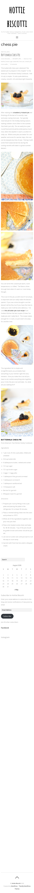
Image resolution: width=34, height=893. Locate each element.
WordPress (14, 886)
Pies (20, 59)
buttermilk (16, 61)
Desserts (15, 59)
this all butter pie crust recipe (14, 311)
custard (27, 61)
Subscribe (7, 616)
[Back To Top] (17, 877)
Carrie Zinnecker (5, 59)
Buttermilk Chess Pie (10, 55)
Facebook (5, 628)
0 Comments (13, 64)
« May (16, 590)
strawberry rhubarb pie (21, 113)
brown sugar (9, 61)
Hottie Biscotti (16, 883)
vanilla (6, 64)
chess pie (21, 61)
